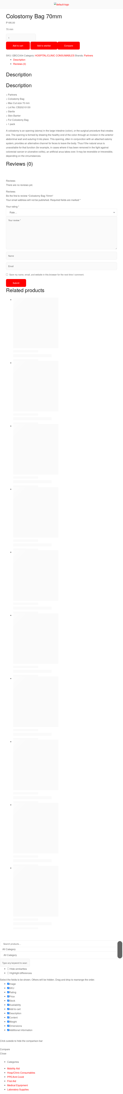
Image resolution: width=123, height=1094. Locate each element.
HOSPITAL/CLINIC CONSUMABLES (55, 55)
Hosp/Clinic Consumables (21, 1072)
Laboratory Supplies (18, 1089)
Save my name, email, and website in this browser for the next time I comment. (46, 274)
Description (19, 59)
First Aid (11, 1081)
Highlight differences (20, 973)
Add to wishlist (44, 45)
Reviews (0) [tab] (19, 163)
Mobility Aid (13, 1068)
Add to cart (18, 45)
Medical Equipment (17, 1085)
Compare (68, 45)
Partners (88, 55)
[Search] (119, 949)
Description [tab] (19, 74)
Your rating (12, 206)
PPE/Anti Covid (15, 1077)
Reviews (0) (19, 64)
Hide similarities (18, 969)
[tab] (65, 60)
